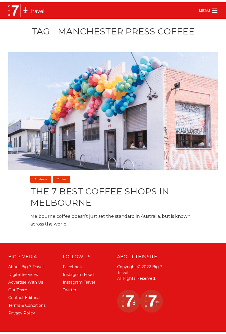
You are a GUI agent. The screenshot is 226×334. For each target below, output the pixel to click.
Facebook (72, 266)
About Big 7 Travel (26, 266)
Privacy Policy (21, 313)
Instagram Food (78, 274)
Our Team (17, 289)
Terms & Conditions (26, 305)
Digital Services (23, 274)
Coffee (61, 179)
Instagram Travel (79, 282)
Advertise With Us (25, 282)
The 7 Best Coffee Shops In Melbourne (99, 197)
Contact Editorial (24, 297)
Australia (40, 179)
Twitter (69, 289)
